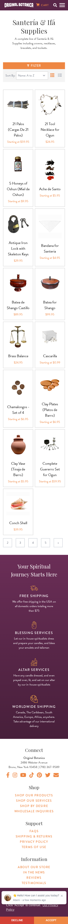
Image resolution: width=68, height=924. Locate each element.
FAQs (34, 831)
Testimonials (34, 883)
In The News (34, 872)
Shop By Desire (34, 806)
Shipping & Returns (34, 836)
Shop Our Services (34, 800)
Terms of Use (34, 847)
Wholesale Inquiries (34, 811)
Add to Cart (18, 121)
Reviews (33, 878)
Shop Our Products (34, 795)
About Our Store (34, 867)
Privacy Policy (34, 842)
